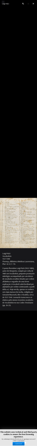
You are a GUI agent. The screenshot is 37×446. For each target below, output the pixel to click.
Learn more (20, 441)
